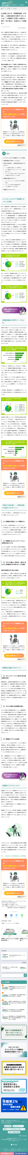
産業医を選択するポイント (9, 178)
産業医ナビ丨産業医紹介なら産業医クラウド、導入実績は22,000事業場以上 (13, 5)
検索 (25, 975)
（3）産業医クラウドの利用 (11, 186)
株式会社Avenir (5, 901)
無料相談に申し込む (7, 1153)
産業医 (9, 921)
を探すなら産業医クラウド (10, 310)
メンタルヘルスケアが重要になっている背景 (14, 158)
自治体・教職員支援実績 (14, 1132)
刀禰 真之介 (25, 1135)
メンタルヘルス (10, 923)
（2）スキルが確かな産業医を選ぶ (13, 184)
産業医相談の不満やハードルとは (11, 160)
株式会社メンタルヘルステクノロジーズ (16, 901)
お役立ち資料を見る (21, 1153)
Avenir (3, 904)
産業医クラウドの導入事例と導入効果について (14, 1129)
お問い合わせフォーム (18, 1126)
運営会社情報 (8, 1126)
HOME (14, 1144)
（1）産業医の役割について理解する (13, 167)
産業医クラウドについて (9, 189)
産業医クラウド (8, 904)
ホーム (4, 8)
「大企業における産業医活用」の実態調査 (15, 856)
